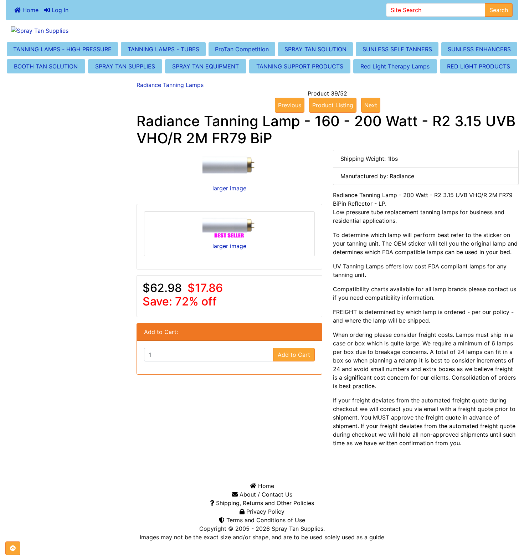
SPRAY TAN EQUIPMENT (205, 66)
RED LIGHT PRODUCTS (478, 66)
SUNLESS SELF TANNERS (397, 49)
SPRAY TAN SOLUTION (315, 49)
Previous (289, 105)
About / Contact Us (265, 494)
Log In (59, 10)
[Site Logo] (262, 30)
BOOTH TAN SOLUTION (46, 66)
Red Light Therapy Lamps (395, 66)
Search (498, 10)
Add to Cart (294, 354)
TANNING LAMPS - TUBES (163, 49)
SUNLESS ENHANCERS (479, 49)
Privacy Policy (264, 511)
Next (370, 105)
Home (29, 10)
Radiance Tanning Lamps (170, 84)
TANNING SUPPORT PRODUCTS (299, 66)
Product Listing (332, 105)
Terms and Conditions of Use (265, 520)
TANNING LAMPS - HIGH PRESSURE (62, 49)
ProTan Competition (242, 49)
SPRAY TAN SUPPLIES (125, 66)
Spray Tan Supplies (297, 528)
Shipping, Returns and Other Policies (264, 503)
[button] (12, 548)
